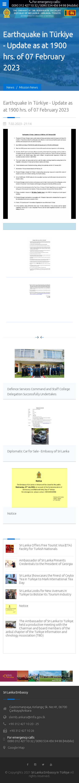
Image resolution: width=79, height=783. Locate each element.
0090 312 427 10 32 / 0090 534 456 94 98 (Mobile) (40, 741)
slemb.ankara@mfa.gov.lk (27, 717)
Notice (11, 513)
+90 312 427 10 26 (21, 730)
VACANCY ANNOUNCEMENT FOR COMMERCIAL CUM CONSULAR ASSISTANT (42, 567)
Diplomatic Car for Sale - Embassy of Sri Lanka (38, 451)
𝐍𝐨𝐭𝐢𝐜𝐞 (23, 628)
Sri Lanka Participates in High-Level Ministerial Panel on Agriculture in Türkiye (47, 615)
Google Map (16, 747)
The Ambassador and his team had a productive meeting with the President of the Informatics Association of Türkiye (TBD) (38, 599)
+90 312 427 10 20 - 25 (24, 724)
